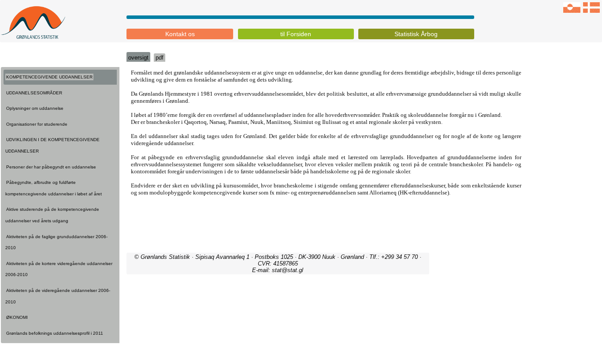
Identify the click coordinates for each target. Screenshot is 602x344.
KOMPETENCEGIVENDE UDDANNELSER (49, 77)
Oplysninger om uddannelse (34, 108)
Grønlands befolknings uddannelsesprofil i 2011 (54, 333)
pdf (160, 57)
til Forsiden (295, 33)
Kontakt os (180, 33)
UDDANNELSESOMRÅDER (34, 92)
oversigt (138, 57)
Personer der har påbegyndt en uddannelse (51, 167)
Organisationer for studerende (36, 124)
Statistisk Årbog (416, 33)
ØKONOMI (17, 317)
